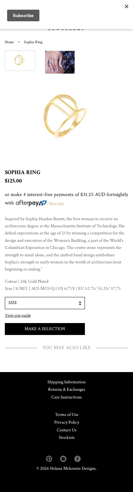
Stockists (67, 437)
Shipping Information (66, 382)
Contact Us (67, 430)
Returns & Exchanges (66, 389)
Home (9, 42)
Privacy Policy (66, 422)
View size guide (18, 315)
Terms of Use (66, 415)
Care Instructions (66, 397)
